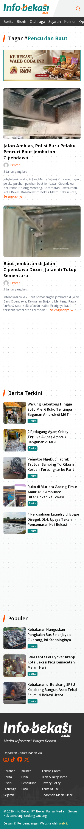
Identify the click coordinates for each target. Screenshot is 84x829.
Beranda (9, 771)
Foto (24, 789)
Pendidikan (28, 783)
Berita (8, 21)
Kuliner (70, 21)
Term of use (50, 789)
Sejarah (54, 21)
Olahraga (37, 21)
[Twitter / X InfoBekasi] (26, 759)
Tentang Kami (51, 771)
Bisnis (21, 21)
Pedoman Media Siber (57, 795)
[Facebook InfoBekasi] (19, 759)
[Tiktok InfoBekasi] (13, 759)
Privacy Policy (51, 783)
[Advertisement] (42, 349)
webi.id (63, 823)
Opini (24, 777)
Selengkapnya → (14, 196)
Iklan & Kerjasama (54, 777)
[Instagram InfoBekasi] (6, 759)
